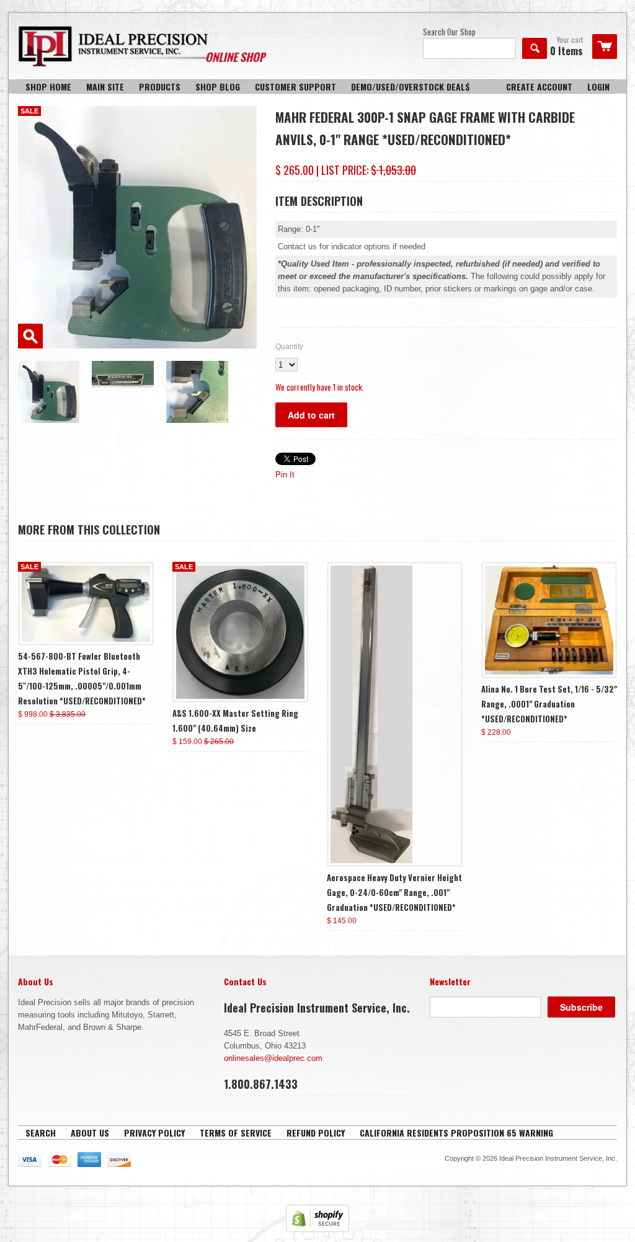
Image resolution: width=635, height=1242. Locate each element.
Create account (539, 86)
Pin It (285, 474)
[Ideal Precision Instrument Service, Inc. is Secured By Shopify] (317, 1229)
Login (598, 86)
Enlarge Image (30, 336)
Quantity (289, 346)
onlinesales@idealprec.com (273, 1058)
